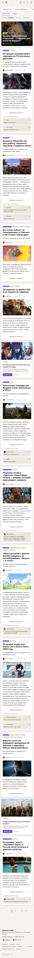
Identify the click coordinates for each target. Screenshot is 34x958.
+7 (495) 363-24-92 (18, 936)
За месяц (18, 17)
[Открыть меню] (2, 2)
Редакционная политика (9, 946)
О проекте (5, 944)
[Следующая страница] (26, 910)
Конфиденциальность (8, 949)
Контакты (18, 949)
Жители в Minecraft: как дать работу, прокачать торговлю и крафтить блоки (17, 143)
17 (27, 155)
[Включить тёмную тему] (27, 2)
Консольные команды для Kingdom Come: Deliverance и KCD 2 (17, 388)
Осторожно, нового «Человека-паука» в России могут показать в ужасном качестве (15, 846)
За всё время (26, 17)
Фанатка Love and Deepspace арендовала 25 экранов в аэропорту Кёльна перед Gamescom (16, 744)
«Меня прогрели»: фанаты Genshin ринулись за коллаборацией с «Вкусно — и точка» (16, 557)
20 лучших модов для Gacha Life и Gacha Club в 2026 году (16, 646)
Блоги (18, 944)
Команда (12, 944)
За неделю (11, 17)
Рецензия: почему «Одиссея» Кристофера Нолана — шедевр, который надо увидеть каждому (17, 476)
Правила (20, 946)
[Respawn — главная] (6, 2)
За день (4, 17)
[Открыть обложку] (17, 81)
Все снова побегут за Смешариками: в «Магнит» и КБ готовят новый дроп (16, 232)
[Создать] (20, 2)
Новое (15, 13)
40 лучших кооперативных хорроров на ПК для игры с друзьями (17, 56)
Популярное (6, 13)
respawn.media (8, 930)
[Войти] (31, 2)
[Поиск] (24, 2)
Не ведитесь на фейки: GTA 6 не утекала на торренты (16, 290)
